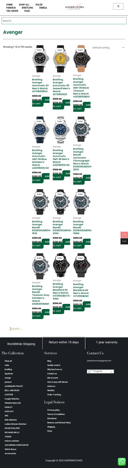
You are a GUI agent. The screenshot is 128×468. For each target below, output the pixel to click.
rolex (39, 4)
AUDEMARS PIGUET (14, 386)
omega (43, 7)
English (97, 371)
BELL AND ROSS (12, 390)
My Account (52, 378)
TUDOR (8, 436)
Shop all (24, 4)
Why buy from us (54, 369)
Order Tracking (54, 394)
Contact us (52, 373)
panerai (11, 7)
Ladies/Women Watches (15, 424)
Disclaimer (52, 418)
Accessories (10, 453)
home (9, 4)
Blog (49, 361)
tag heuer (12, 10)
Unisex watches (12, 441)
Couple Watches (12, 399)
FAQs (27, 10)
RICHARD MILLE (12, 432)
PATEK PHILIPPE (12, 428)
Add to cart (40, 101)
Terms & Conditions (56, 414)
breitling (27, 7)
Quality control (53, 365)
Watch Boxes (10, 449)
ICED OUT (9, 411)
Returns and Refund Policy (59, 422)
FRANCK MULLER (13, 403)
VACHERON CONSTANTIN (16, 445)
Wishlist (50, 390)
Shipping (51, 427)
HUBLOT (8, 407)
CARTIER (9, 394)
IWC (6, 415)
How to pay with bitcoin (57, 382)
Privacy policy (53, 410)
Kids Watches (11, 420)
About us (51, 386)
